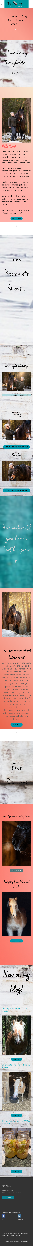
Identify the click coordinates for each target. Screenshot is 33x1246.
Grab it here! (16, 941)
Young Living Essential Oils (16, 490)
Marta (10, 20)
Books (14, 23)
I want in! (17, 725)
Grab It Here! (16, 870)
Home (10, 16)
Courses (20, 20)
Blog (24, 16)
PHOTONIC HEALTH (16, 395)
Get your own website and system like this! (17, 1241)
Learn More (16, 219)
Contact (9, 1197)
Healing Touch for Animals (16, 447)
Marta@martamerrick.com (13, 1192)
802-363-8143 (10, 1190)
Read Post (16, 1059)
